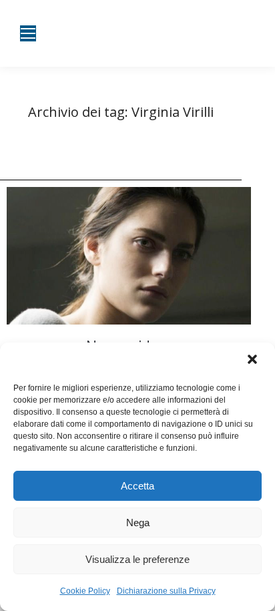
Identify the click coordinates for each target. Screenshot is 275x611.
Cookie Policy (85, 591)
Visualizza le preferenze (137, 559)
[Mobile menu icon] (28, 33)
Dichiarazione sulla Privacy (166, 591)
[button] (254, 361)
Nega (138, 522)
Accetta (137, 485)
